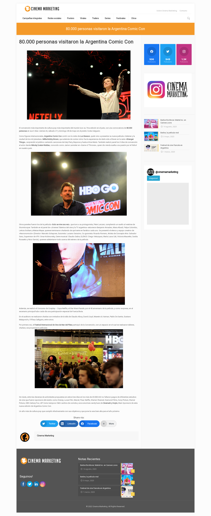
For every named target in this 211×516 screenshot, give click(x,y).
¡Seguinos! (153, 178)
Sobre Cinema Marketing (167, 11)
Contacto (183, 11)
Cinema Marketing (45, 435)
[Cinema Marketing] (42, 9)
